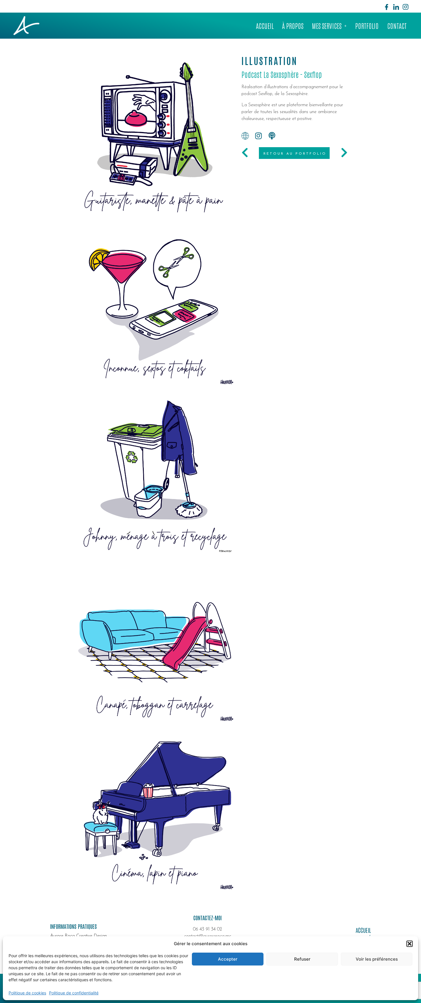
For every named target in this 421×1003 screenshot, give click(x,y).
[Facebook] (387, 6)
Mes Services (326, 25)
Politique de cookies (27, 992)
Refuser (302, 959)
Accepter (227, 959)
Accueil (265, 25)
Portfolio (367, 25)
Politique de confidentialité (74, 992)
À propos (292, 25)
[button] (409, 944)
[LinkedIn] (396, 6)
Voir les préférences (377, 959)
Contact (397, 25)
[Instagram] (406, 6)
